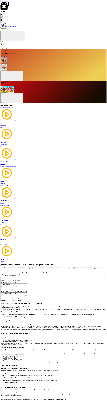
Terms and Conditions (31, 392)
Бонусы (9, 26)
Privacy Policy (17, 392)
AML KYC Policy (23, 392)
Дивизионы (13, 26)
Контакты (2, 392)
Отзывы (12, 392)
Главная (2, 26)
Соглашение (7, 392)
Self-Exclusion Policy (40, 392)
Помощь (6, 26)
